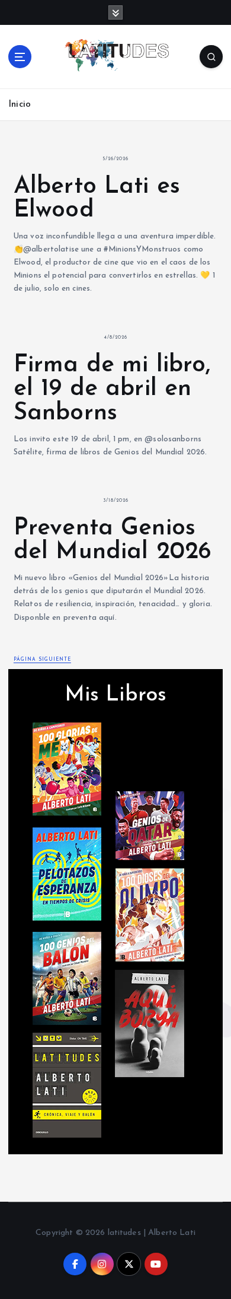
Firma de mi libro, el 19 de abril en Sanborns (112, 389)
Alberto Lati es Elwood (97, 198)
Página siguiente (42, 659)
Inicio (19, 104)
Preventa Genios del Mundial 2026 (112, 540)
